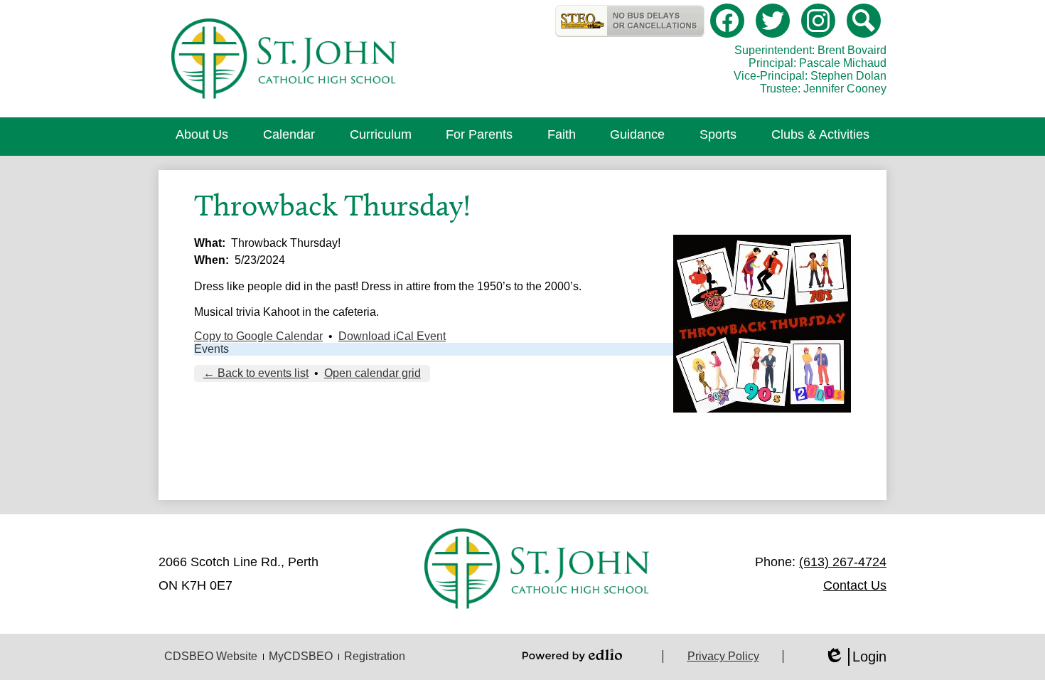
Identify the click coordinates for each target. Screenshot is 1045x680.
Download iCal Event (392, 336)
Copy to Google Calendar (258, 336)
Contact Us (854, 585)
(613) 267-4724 (842, 562)
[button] (201, 136)
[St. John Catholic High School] (283, 58)
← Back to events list (256, 373)
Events (211, 349)
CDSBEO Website (210, 656)
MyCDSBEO (301, 656)
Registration (374, 656)
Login (855, 657)
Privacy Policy (723, 656)
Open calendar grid (372, 373)
